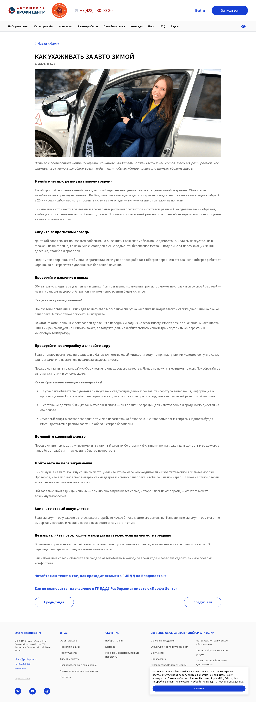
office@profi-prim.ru (26, 659)
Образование (159, 659)
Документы (157, 652)
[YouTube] (32, 691)
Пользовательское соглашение (78, 665)
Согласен (199, 688)
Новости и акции (70, 646)
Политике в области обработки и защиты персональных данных (205, 681)
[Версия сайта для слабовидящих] (244, 26)
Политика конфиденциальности (79, 671)
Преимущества (69, 652)
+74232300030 (22, 663)
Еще (173, 26)
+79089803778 (20, 668)
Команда (136, 26)
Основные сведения (162, 640)
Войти (200, 10)
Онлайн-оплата (114, 26)
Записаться (230, 10)
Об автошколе (68, 640)
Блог (151, 26)
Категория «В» (43, 26)
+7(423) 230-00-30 (95, 10)
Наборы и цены (18, 26)
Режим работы (88, 26)
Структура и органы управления (169, 646)
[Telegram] (47, 691)
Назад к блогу (48, 43)
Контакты (65, 26)
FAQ (162, 26)
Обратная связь (22, 678)
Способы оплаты (69, 659)
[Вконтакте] (18, 691)
